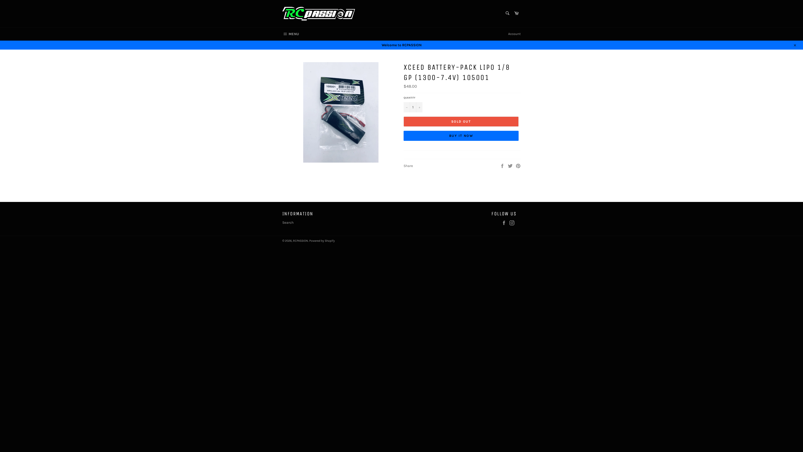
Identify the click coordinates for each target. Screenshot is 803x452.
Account (514, 34)
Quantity (409, 97)
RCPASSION (300, 240)
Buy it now (461, 136)
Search (288, 222)
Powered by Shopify (322, 240)
